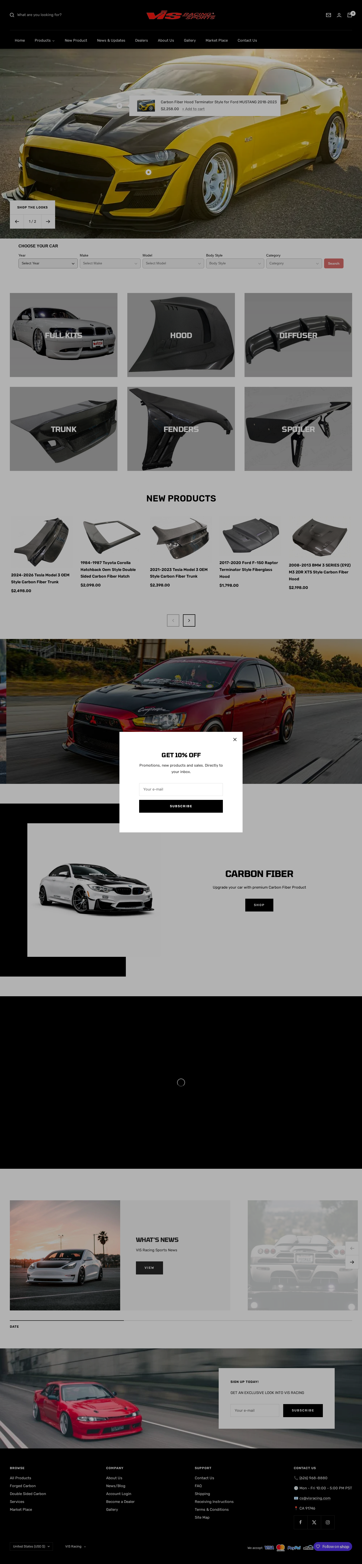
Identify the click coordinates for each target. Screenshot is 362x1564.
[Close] (235, 739)
